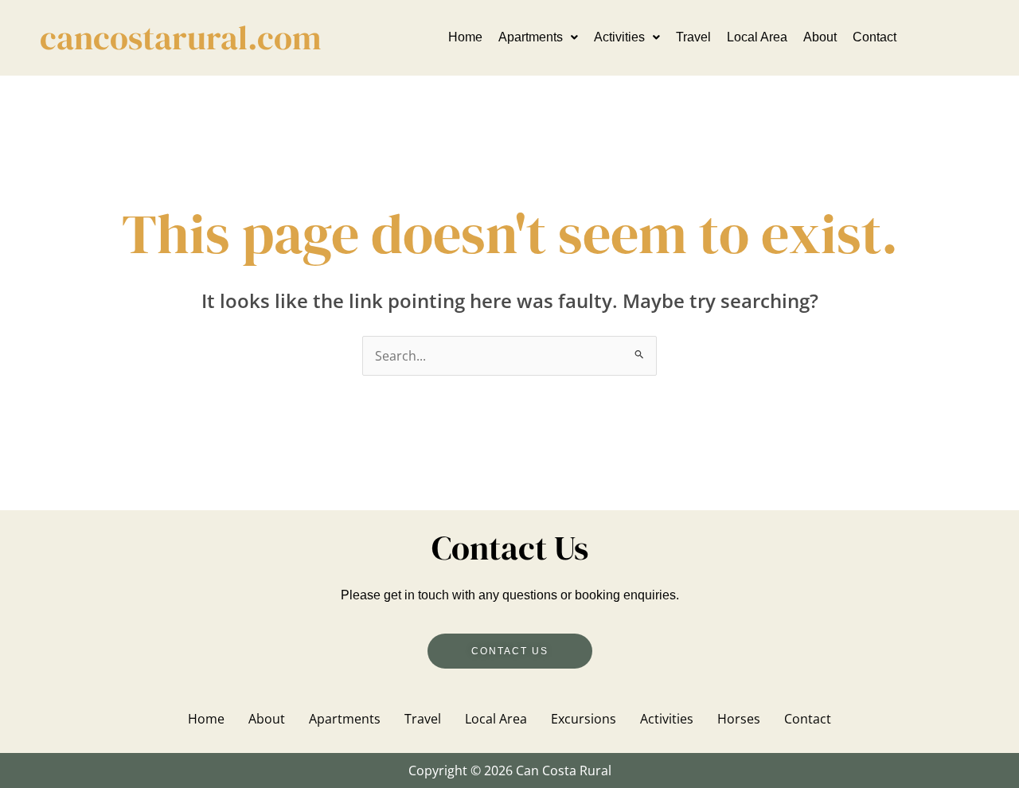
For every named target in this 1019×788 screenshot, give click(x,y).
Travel (693, 37)
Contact (874, 37)
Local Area (757, 37)
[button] (538, 37)
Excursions (583, 719)
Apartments (530, 37)
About (820, 37)
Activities (619, 37)
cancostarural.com (181, 37)
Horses (738, 719)
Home (465, 37)
